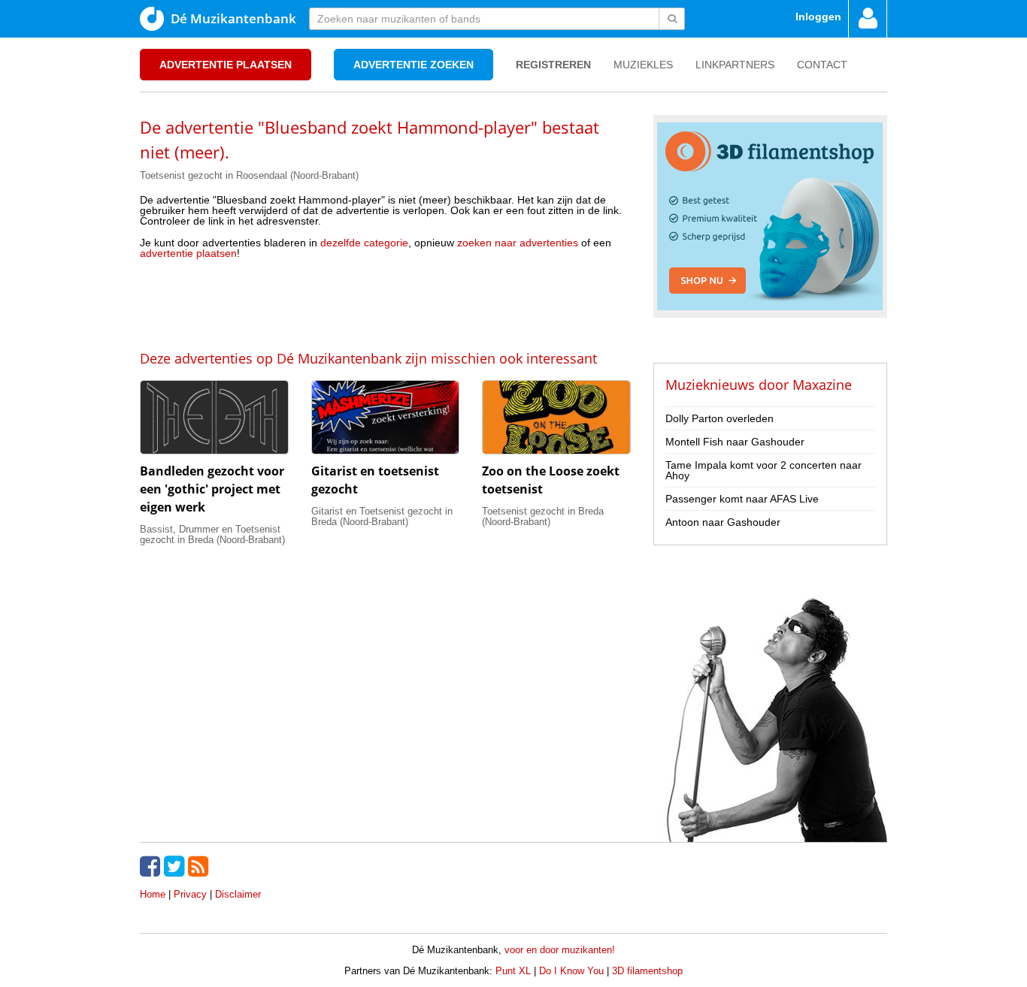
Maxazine (822, 385)
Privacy (190, 894)
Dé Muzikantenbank (233, 18)
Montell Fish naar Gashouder (734, 442)
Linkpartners (734, 65)
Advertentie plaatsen (225, 65)
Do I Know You (571, 970)
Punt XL (513, 970)
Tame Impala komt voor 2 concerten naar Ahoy (763, 470)
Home (152, 894)
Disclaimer (238, 894)
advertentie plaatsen (188, 253)
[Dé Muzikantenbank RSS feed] (200, 866)
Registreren (553, 65)
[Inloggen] (867, 19)
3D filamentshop (647, 970)
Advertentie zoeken (413, 65)
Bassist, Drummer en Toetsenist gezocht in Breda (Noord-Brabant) (212, 534)
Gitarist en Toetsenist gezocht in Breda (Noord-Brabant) (382, 516)
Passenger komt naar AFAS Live (742, 499)
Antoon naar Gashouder (722, 522)
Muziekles (643, 65)
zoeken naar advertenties (517, 243)
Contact (822, 65)
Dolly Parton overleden (719, 418)
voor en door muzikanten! (559, 949)
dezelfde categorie (364, 243)
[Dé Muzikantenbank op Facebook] (152, 866)
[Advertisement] (385, 303)
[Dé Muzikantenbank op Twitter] (176, 866)
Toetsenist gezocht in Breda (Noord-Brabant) (543, 516)
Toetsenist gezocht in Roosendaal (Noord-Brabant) (249, 175)
